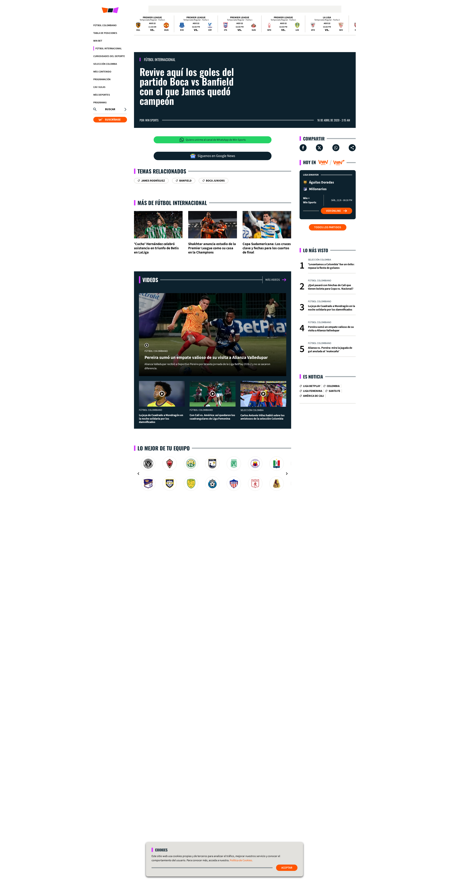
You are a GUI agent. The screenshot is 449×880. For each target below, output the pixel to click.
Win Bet (97, 41)
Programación (101, 79)
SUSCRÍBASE (113, 120)
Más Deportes (101, 95)
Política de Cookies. (241, 860)
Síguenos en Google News (216, 155)
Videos (150, 280)
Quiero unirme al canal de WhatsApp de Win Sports (216, 140)
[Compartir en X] (319, 147)
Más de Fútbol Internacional (172, 203)
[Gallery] (212, 473)
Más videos (272, 280)
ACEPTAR (286, 868)
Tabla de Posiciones (105, 33)
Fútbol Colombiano (104, 25)
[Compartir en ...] (352, 147)
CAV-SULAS (99, 87)
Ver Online (333, 211)
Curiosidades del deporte (109, 56)
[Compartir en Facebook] (303, 147)
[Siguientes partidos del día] (351, 24)
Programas (100, 102)
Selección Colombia (105, 64)
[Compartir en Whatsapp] (335, 147)
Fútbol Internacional (108, 48)
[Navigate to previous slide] (138, 473)
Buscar (110, 109)
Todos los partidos (327, 227)
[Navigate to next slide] (286, 473)
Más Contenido (102, 71)
